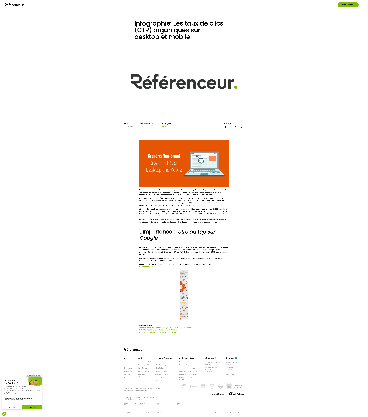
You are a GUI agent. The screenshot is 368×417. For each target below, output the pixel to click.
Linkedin (229, 413)
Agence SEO (159, 377)
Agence (127, 362)
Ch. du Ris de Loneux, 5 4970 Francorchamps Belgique (213, 365)
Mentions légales (142, 413)
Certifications (129, 365)
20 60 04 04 (229, 374)
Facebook (218, 413)
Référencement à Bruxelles (185, 378)
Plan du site (159, 380)
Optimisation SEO (144, 362)
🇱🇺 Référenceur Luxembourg (166, 404)
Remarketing (184, 365)
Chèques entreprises (187, 368)
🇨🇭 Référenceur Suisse (183, 404)
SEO (164, 126)
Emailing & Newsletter (162, 374)
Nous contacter (348, 5)
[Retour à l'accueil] (15, 4)
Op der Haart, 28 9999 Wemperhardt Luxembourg (232, 365)
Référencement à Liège (188, 374)
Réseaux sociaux (144, 371)
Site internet (142, 368)
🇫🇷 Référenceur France (132, 404)
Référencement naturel (163, 362)
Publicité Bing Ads (161, 368)
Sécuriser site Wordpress (188, 371)
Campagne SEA (144, 365)
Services (127, 374)
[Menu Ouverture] (361, 4)
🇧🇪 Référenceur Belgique (148, 404)
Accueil (126, 389)
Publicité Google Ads (162, 365)
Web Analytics (184, 362)
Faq (125, 377)
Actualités (128, 371)
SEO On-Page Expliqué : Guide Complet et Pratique (159, 330)
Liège (214, 367)
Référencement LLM (144, 375)
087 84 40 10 (209, 372)
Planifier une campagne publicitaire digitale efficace (160, 332)
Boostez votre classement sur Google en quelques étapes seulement (166, 328)
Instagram (240, 413)
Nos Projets (128, 368)
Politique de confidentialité (155, 413)
